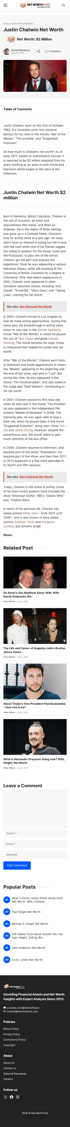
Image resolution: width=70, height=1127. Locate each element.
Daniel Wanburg (20, 50)
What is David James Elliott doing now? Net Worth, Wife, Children (37, 899)
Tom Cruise (25, 338)
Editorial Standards (14, 1073)
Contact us (9, 1068)
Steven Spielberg (49, 330)
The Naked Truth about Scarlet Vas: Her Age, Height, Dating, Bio (37, 935)
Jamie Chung (24, 430)
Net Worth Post (39, 1113)
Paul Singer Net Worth (26, 911)
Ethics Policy (11, 1028)
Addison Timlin (24, 522)
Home (6, 23)
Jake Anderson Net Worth (28, 947)
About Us (8, 1062)
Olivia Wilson (9, 601)
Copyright (9, 1045)
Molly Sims (30, 513)
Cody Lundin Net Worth (27, 959)
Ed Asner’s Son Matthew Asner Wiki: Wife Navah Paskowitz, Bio (31, 594)
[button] (63, 5)
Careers (8, 1079)
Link (47, 52)
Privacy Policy (11, 1034)
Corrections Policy (14, 1039)
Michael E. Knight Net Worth (30, 923)
